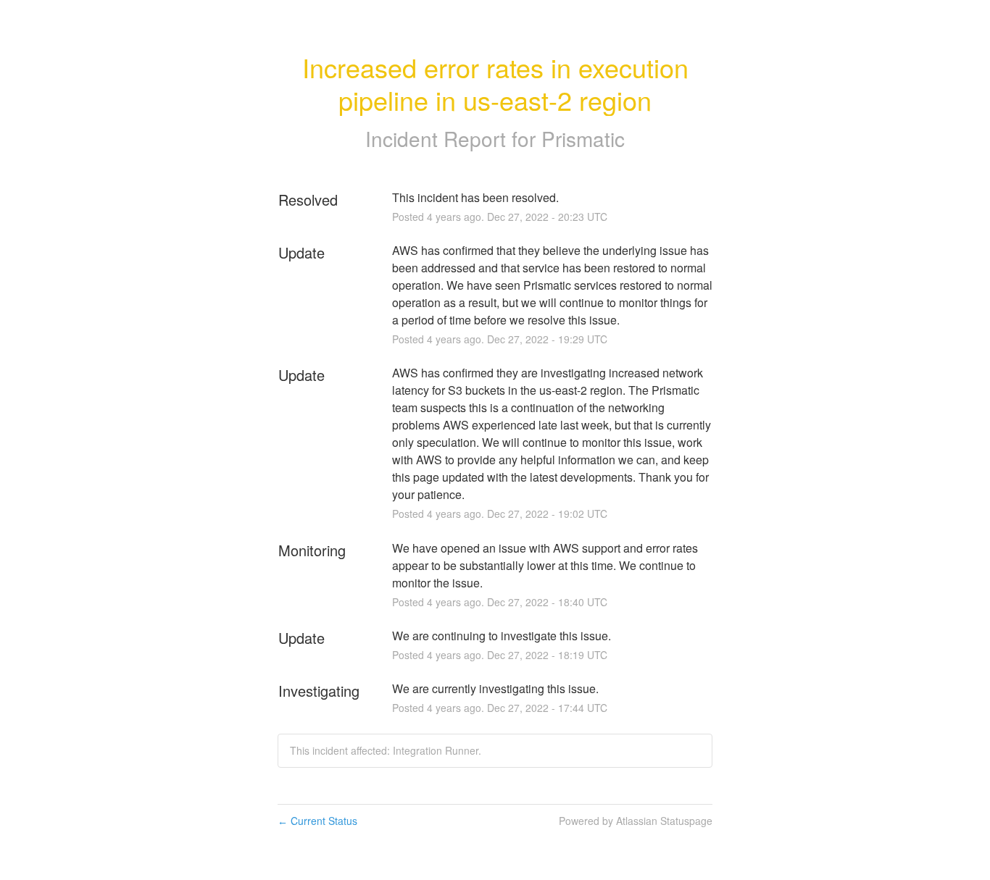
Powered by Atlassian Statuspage (635, 820)
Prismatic (583, 138)
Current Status (317, 820)
